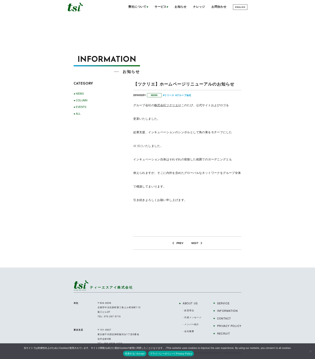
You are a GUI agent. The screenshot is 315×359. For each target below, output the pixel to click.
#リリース (168, 95)
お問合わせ (218, 6)
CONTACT (224, 318)
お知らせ (181, 6)
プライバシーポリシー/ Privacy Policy (171, 353)
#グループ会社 (183, 95)
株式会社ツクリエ (166, 105)
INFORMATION (227, 311)
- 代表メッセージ (192, 317)
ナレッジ (199, 6)
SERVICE (223, 303)
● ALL (77, 113)
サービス (161, 6)
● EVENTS (80, 107)
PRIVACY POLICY (229, 326)
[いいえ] (310, 351)
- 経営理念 (188, 310)
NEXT (194, 243)
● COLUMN (81, 100)
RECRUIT (223, 333)
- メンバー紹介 (191, 324)
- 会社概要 (188, 331)
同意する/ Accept (135, 353)
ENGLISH (240, 7)
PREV (180, 243)
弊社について (137, 6)
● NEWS (79, 93)
